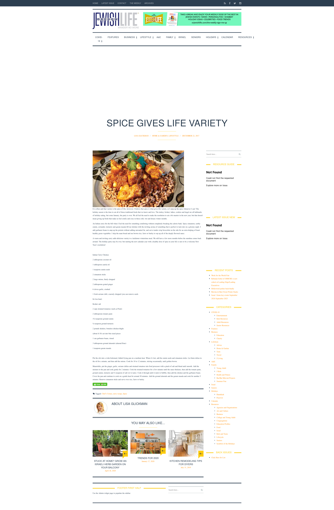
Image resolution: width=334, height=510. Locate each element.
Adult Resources (223, 322)
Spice (125, 393)
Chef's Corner (107, 393)
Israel (182, 37)
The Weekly (135, 3)
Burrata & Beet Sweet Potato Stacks (224, 292)
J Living (220, 358)
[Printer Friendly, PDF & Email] (148, 384)
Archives (149, 3)
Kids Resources (222, 318)
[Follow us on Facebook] (230, 3)
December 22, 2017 (190, 135)
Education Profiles (223, 424)
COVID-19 (98, 39)
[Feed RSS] (224, 3)
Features (113, 37)
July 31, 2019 (186, 467)
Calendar (227, 37)
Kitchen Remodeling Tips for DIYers (186, 462)
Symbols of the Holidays (226, 443)
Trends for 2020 (148, 458)
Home (95, 3)
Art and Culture (222, 411)
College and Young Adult (226, 417)
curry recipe (117, 393)
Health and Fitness (223, 374)
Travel (219, 355)
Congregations (222, 420)
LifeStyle (145, 37)
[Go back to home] (117, 19)
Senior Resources (223, 325)
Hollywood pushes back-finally (222, 288)
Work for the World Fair (220, 275)
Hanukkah (220, 394)
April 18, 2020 (110, 470)
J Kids (219, 371)
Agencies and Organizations (227, 407)
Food (218, 427)
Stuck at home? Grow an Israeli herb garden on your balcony (110, 464)
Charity (219, 338)
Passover (220, 397)
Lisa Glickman (141, 135)
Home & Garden (160, 135)
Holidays (211, 37)
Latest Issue (108, 3)
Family (169, 37)
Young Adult (221, 368)
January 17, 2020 (148, 461)
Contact (122, 3)
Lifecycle (220, 437)
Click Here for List (218, 457)
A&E (159, 37)
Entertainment (222, 315)
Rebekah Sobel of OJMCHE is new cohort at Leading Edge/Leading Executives (224, 281)
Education (220, 335)
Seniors (196, 37)
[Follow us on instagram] (239, 3)
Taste (218, 351)
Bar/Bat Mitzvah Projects (226, 378)
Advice (219, 345)
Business (129, 37)
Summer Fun (221, 381)
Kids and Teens (222, 434)
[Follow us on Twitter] (234, 3)
